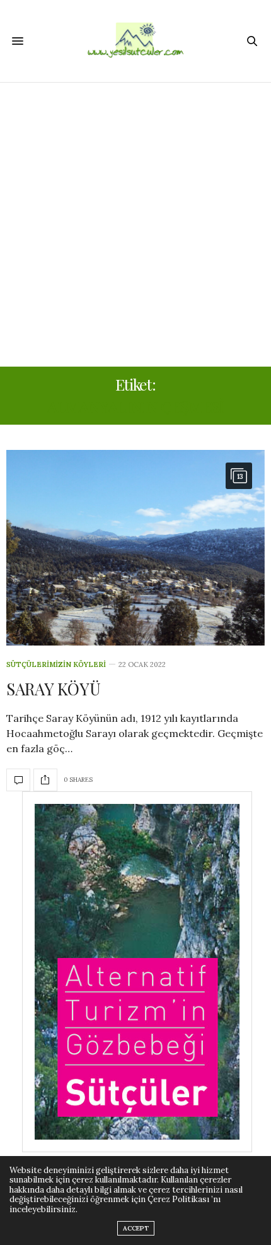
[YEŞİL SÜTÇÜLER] (135, 41)
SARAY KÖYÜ (53, 689)
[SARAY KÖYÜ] (135, 548)
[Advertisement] (135, 224)
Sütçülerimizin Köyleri (56, 664)
